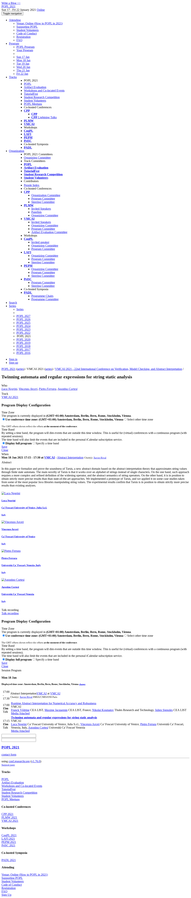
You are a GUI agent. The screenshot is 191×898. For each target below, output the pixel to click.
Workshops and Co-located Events (44, 90)
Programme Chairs (42, 295)
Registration (23, 36)
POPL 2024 (23, 326)
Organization (16, 150)
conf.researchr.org (19, 761)
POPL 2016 (23, 353)
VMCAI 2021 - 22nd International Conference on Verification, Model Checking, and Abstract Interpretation (118, 369)
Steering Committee (43, 202)
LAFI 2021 (8, 838)
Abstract (6, 462)
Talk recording (10, 610)
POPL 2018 (23, 346)
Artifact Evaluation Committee (49, 232)
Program (14, 43)
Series (20, 309)
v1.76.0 (35, 761)
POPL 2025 (23, 322)
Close (4, 450)
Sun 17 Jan (22, 57)
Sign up (13, 362)
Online (41, 9)
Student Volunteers (27, 30)
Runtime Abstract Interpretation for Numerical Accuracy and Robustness (53, 703)
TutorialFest (31, 93)
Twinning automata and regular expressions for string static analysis (54, 717)
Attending (15, 20)
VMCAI (49, 457)
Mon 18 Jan (23, 60)
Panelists (36, 212)
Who (4, 385)
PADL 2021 (8, 860)
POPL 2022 (23, 332)
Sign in (13, 359)
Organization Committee (45, 195)
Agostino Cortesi (67, 388)
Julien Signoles (164, 710)
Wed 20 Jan (23, 67)
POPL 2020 (23, 339)
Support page (8, 764)
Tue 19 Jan (22, 63)
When (5, 454)
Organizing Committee (37, 157)
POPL (27, 83)
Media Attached (20, 713)
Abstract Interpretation (70, 457)
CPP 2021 (7, 814)
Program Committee (43, 198)
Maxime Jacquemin (56, 710)
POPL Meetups (33, 103)
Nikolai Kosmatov (103, 710)
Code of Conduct (26, 33)
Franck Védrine (20, 710)
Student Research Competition (42, 97)
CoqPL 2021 (9, 835)
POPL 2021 (8, 369)
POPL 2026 (23, 319)
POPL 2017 (23, 349)
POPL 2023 (23, 329)
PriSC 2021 (8, 845)
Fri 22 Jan (22, 73)
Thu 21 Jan (23, 70)
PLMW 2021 (9, 817)
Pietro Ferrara (47, 388)
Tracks (13, 77)
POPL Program (25, 46)
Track (4, 393)
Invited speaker (40, 242)
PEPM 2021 (8, 842)
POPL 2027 (23, 316)
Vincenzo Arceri (28, 388)
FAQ (19, 40)
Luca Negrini (9, 388)
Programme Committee (45, 299)
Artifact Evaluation (35, 87)
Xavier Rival (99, 457)
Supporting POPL (27, 26)
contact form (8, 754)
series (20, 369)
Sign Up (6, 894)
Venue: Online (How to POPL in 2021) (39, 23)
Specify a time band (47, 443)
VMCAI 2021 (9, 397)
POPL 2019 (23, 342)
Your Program (24, 50)
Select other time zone (140, 419)
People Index (31, 185)
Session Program (11, 670)
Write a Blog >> (11, 3)
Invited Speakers (41, 208)
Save (4, 446)
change (82, 684)
